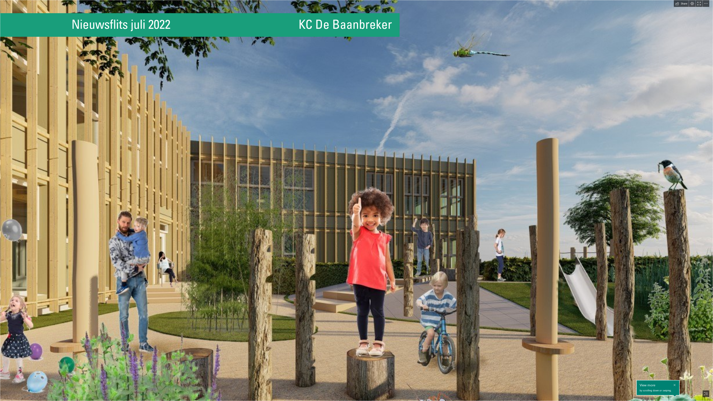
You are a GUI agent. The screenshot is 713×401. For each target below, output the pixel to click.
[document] (356, 200)
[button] (681, 3)
